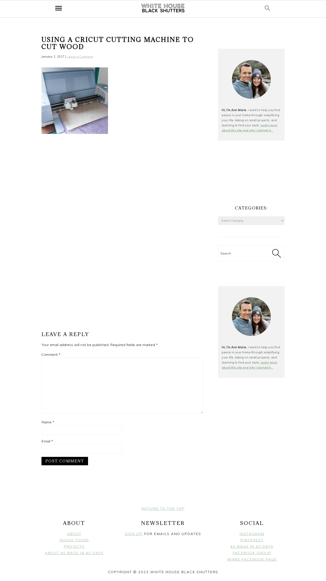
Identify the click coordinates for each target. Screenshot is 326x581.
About (74, 534)
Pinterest (251, 540)
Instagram (252, 534)
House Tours (74, 540)
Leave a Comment (80, 56)
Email (47, 441)
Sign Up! (134, 534)
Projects (74, 546)
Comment (51, 354)
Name (47, 422)
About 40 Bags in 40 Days (74, 553)
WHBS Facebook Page (252, 559)
